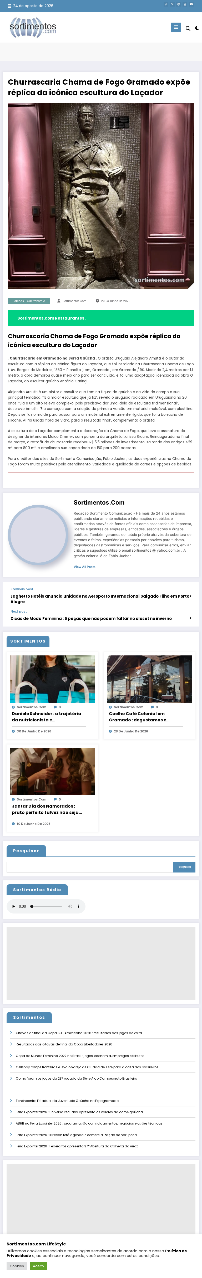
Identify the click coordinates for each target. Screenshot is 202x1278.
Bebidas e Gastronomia (29, 301)
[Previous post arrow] (190, 596)
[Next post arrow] (190, 618)
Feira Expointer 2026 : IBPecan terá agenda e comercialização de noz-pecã (76, 1135)
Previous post (22, 589)
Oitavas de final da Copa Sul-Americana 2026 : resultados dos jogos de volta (79, 1033)
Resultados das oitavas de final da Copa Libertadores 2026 (64, 1044)
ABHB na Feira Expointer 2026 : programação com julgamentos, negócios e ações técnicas (89, 1123)
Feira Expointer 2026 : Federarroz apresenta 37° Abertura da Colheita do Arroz (77, 1146)
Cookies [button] (17, 1266)
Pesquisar (26, 851)
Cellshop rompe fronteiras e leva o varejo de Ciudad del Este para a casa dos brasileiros (87, 1067)
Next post (19, 611)
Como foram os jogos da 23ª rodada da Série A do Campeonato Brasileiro (76, 1078)
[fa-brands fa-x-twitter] (172, 4)
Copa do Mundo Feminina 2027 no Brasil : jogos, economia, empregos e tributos (80, 1056)
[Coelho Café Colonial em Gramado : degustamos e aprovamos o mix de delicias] (149, 678)
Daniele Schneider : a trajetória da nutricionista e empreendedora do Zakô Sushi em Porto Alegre (46, 717)
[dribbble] (178, 4)
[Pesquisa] (188, 28)
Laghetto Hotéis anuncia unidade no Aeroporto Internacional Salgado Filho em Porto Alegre (100, 598)
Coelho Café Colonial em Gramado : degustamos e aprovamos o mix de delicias (141, 717)
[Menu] (176, 27)
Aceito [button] (38, 1266)
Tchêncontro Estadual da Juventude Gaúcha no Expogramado (67, 1101)
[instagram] (185, 4)
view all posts (84, 567)
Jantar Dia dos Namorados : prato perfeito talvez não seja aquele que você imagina (45, 809)
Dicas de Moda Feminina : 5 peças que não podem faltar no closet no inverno (91, 618)
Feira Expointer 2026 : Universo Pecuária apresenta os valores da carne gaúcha (79, 1112)
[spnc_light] (196, 28)
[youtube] (191, 4)
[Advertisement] (101, 963)
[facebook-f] (166, 4)
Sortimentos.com (75, 301)
